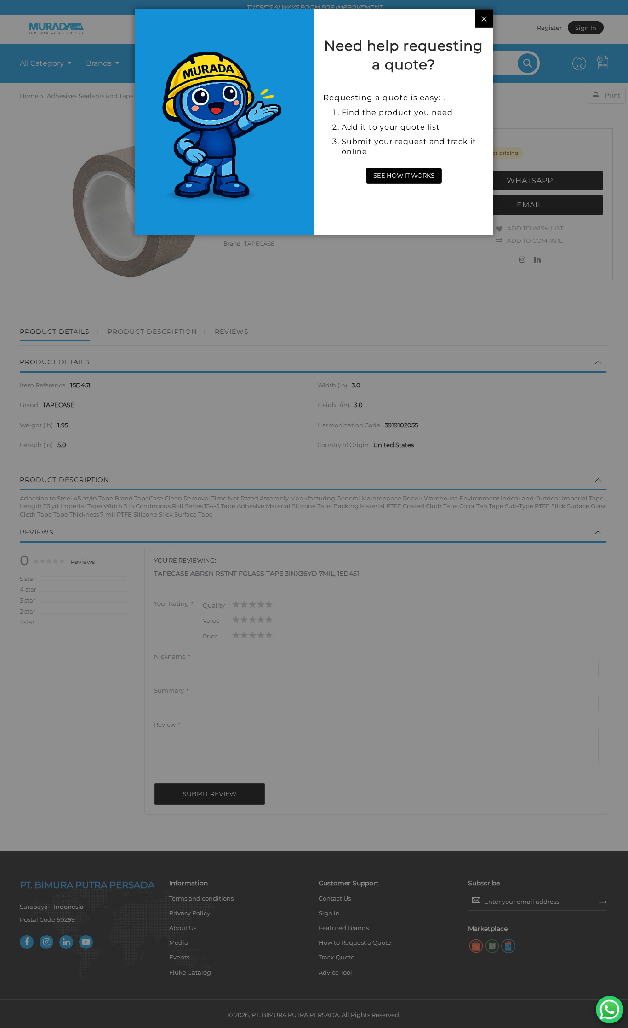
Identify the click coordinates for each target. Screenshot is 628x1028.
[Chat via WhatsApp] (609, 1009)
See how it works (403, 175)
